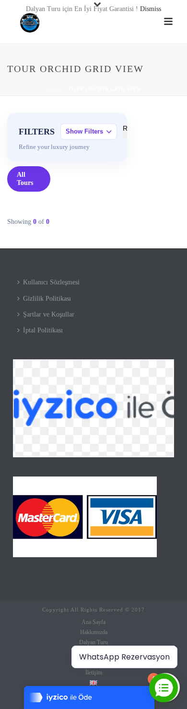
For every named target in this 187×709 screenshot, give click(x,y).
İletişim (93, 672)
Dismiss (150, 8)
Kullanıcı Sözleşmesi (51, 282)
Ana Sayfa (93, 622)
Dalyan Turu (93, 642)
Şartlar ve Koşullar (48, 314)
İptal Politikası (43, 330)
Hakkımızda (93, 632)
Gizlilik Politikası (47, 298)
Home (53, 89)
